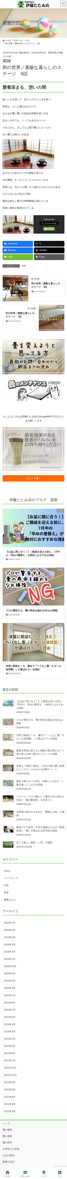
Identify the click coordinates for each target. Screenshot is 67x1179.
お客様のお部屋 (11, 1148)
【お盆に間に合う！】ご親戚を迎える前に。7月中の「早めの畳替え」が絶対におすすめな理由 (40, 704)
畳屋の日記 (9, 1161)
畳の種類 (7, 1129)
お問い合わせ (25, 1176)
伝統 (6, 885)
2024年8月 (9, 1002)
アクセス (43, 1176)
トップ (6, 1123)
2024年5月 (9, 1017)
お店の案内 (9, 1155)
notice (7, 870)
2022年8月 (9, 1089)
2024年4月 (9, 1024)
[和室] (15, 288)
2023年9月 (9, 1046)
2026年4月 (9, 937)
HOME (7, 1176)
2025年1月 (9, 995)
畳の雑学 (7, 1142)
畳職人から (10, 899)
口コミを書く (33, 478)
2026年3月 (9, 944)
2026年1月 (9, 959)
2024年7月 (9, 1009)
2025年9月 (9, 973)
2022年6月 (9, 1096)
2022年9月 (9, 1082)
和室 (7, 61)
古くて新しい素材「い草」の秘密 (34, 842)
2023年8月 (9, 1053)
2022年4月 (9, 1104)
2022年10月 (10, 1075)
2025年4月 (9, 988)
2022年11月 (10, 1067)
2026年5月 (9, 930)
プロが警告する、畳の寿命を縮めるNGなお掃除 (32, 610)
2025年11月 (10, 966)
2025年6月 (9, 980)
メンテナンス (11, 878)
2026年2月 (9, 951)
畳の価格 (7, 1136)
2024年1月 (9, 1038)
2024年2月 (9, 1031)
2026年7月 (9, 922)
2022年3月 (9, 1111)
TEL (59, 1176)
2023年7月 (9, 1060)
